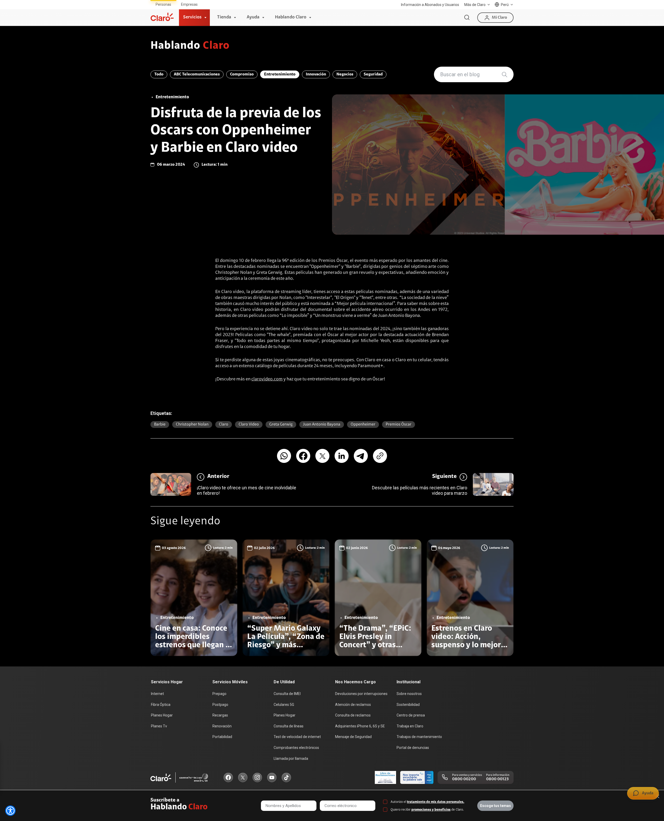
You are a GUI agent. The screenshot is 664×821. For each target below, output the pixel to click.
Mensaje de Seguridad (353, 737)
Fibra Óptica (160, 704)
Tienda (224, 17)
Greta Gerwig (281, 424)
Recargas (220, 715)
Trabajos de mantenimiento (419, 737)
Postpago (220, 704)
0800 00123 (497, 779)
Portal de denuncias (413, 748)
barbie (159, 424)
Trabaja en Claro (410, 726)
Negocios (344, 74)
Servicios (192, 17)
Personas (163, 4)
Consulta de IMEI (287, 694)
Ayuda (253, 17)
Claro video (249, 424)
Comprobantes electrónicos (296, 748)
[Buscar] (467, 17)
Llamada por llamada (291, 758)
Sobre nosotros (409, 694)
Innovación (316, 74)
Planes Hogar (162, 715)
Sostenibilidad (408, 704)
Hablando (190, 46)
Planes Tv (159, 726)
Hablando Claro (290, 17)
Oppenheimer (363, 424)
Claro (223, 424)
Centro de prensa (411, 715)
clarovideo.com (267, 379)
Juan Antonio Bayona (321, 424)
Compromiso (242, 74)
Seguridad (373, 74)
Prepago (219, 694)
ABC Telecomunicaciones (197, 74)
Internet (157, 694)
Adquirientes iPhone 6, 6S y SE (360, 726)
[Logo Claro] (162, 17)
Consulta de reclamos (353, 715)
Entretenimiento (279, 74)
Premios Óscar (398, 424)
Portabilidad (222, 737)
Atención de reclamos (353, 704)
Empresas (189, 4)
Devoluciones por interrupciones (361, 694)
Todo (158, 74)
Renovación (222, 726)
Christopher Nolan (192, 424)
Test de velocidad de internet (297, 737)
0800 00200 (464, 779)
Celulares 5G (284, 704)
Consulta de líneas (288, 726)
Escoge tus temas (495, 806)
